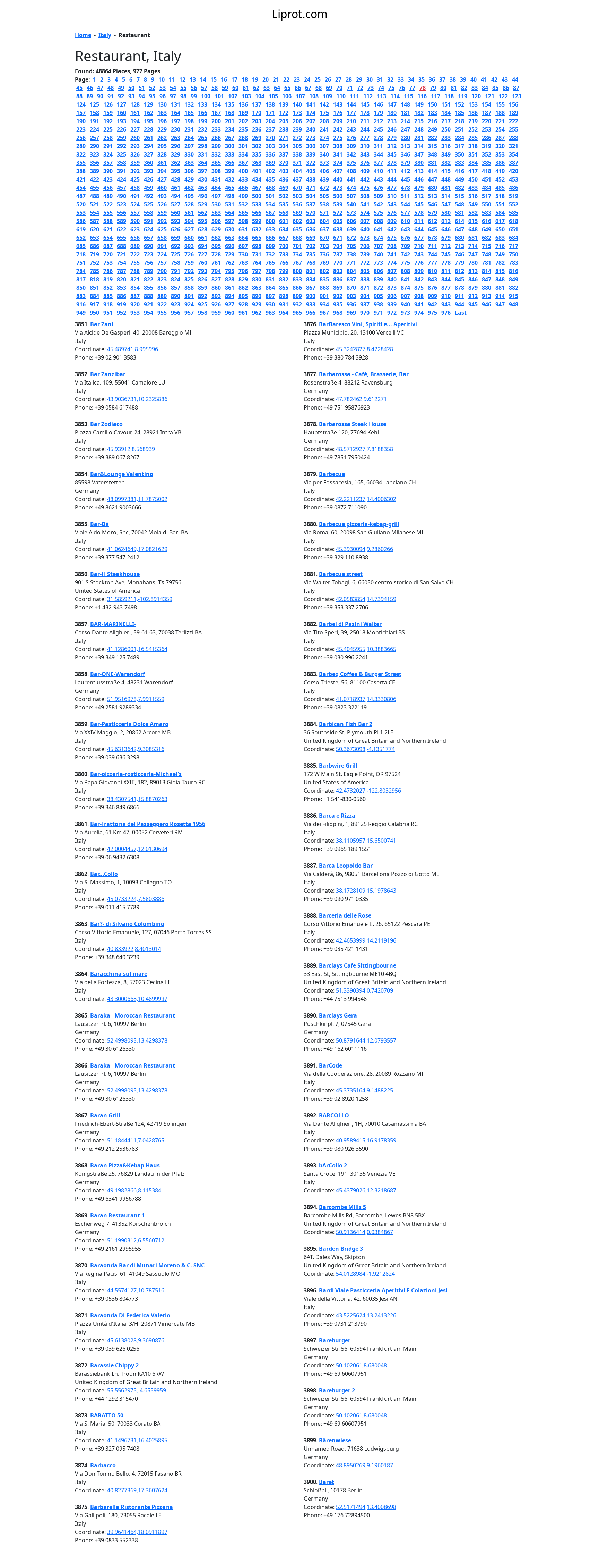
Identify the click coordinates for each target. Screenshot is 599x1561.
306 (310, 146)
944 (459, 304)
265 (202, 138)
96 (162, 96)
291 (108, 146)
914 (500, 296)
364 (202, 163)
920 (135, 304)
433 (243, 179)
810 (432, 271)
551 (500, 204)
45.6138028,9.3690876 (135, 1340)
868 (324, 288)
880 (486, 288)
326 (135, 154)
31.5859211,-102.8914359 (139, 599)
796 (243, 271)
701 (297, 246)
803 (337, 271)
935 (337, 304)
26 (328, 79)
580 (446, 213)
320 (500, 146)
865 (283, 288)
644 (419, 229)
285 (473, 138)
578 (419, 213)
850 (81, 288)
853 (121, 288)
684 (513, 238)
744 (432, 254)
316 (446, 146)
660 (189, 238)
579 (432, 213)
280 (405, 138)
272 (297, 138)
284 (459, 138)
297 (189, 146)
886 (121, 296)
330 (189, 154)
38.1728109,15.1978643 (366, 890)
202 (243, 121)
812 (459, 271)
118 (449, 96)
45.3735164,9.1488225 (364, 1090)
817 (81, 279)
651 (513, 229)
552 (513, 204)
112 (368, 96)
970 (365, 313)
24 (307, 79)
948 (513, 304)
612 (432, 221)
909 (432, 296)
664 (243, 238)
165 (189, 113)
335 (256, 154)
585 (513, 213)
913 (486, 296)
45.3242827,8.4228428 (364, 349)
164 (175, 113)
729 (229, 254)
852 (108, 288)
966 (310, 313)
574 (365, 213)
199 (202, 121)
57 (204, 88)
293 (135, 146)
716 (500, 246)
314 (419, 146)
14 (203, 79)
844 (446, 279)
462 (189, 188)
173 (297, 113)
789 (148, 271)
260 (135, 138)
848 (500, 279)
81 (454, 88)
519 (513, 196)
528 (189, 204)
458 (135, 188)
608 (378, 221)
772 (365, 263)
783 (513, 263)
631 (243, 229)
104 (259, 96)
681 (473, 238)
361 (162, 163)
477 (392, 188)
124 (81, 104)
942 (432, 304)
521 (94, 204)
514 (446, 196)
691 (162, 246)
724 (162, 254)
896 (256, 296)
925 (202, 304)
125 (94, 104)
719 (94, 254)
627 (189, 229)
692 (175, 246)
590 (135, 221)
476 (378, 188)
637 (324, 229)
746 (459, 254)
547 (446, 204)
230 (175, 129)
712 (446, 246)
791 (175, 271)
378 (392, 163)
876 (432, 288)
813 (473, 271)
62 (256, 88)
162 (148, 113)
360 (148, 163)
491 (135, 196)
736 (324, 254)
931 (283, 304)
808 (405, 271)
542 (378, 204)
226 (121, 129)
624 (148, 229)
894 (229, 296)
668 (297, 238)
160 (121, 113)
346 (405, 154)
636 (310, 229)
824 (175, 279)
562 (202, 213)
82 (464, 88)
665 (256, 238)
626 (175, 229)
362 (175, 163)
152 (459, 104)
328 (162, 154)
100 (205, 96)
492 (148, 196)
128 (135, 104)
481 (446, 188)
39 (463, 79)
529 (202, 204)
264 (189, 138)
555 (108, 213)
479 (419, 188)
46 (90, 88)
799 (283, 271)
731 (256, 254)
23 (297, 79)
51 (142, 88)
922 (162, 304)
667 (283, 238)
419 (500, 171)
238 (283, 129)
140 (297, 104)
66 (298, 88)
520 (81, 204)
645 (432, 229)
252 (473, 129)
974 (419, 313)
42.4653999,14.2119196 (366, 940)
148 (405, 104)
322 (81, 154)
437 (297, 179)
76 (402, 88)
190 (81, 121)
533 (256, 204)
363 (189, 163)
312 (392, 146)
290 (94, 146)
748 (486, 254)
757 (162, 263)
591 (148, 221)
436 (283, 179)
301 (243, 146)
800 (297, 271)
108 (314, 96)
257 (94, 138)
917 (94, 304)
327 (148, 154)
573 (351, 213)
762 (229, 263)
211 (365, 121)
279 (392, 138)
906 (392, 296)
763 (243, 263)
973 (405, 313)
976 (446, 313)
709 (405, 246)
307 (324, 146)
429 (189, 179)
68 (318, 88)
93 (131, 96)
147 (392, 104)
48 (110, 88)
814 (486, 271)
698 (256, 246)
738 (351, 254)
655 (121, 238)
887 (135, 296)
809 (419, 271)
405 (310, 171)
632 (256, 229)
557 (135, 213)
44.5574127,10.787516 (135, 1290)
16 (224, 79)
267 (229, 138)
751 (81, 263)
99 (194, 96)
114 (395, 96)
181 (405, 113)
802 (324, 271)
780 (473, 263)
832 (283, 279)
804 (351, 271)
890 (175, 296)
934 (324, 304)
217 (446, 121)
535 (283, 204)
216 (432, 121)
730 (243, 254)
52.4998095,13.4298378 (137, 1040)
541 (365, 204)
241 (324, 129)
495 (189, 196)
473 (337, 188)
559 (162, 213)
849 (513, 279)
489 (108, 196)
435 (270, 179)
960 (229, 313)
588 (108, 221)
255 (513, 129)
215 (419, 121)
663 (229, 238)
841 (405, 279)
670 (324, 238)
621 (108, 229)
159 (108, 113)
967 (324, 313)
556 (121, 213)
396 (189, 171)
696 (229, 246)
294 (148, 146)
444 (392, 179)
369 (270, 163)
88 (79, 96)
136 (243, 104)
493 (162, 196)
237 (270, 129)
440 (337, 179)
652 (81, 238)
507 (351, 196)
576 (392, 213)
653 (94, 238)
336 (270, 154)
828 (229, 279)
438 (310, 179)
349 (446, 154)
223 (81, 129)
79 (433, 88)
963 (270, 313)
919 (121, 304)
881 (500, 288)
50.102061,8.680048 (361, 1365)
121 (489, 96)
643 (405, 229)
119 (462, 96)
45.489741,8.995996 (132, 349)
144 (351, 104)
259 (121, 138)
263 (175, 138)
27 (338, 79)
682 (486, 238)
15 (213, 79)
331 (202, 154)
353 (500, 154)
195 (148, 121)
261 (148, 138)
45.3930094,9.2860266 (364, 549)
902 (337, 296)
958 (202, 313)
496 (202, 196)
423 (108, 179)
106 (287, 96)
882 (513, 288)
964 (283, 313)
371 (297, 163)
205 (283, 121)
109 (327, 96)
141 (310, 104)
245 (378, 129)
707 (378, 246)
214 (405, 121)
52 (152, 88)
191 (94, 121)
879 (473, 288)
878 (459, 288)
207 (310, 121)
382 (446, 163)
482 (459, 188)
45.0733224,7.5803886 (135, 899)
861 (229, 288)
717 (513, 246)
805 (365, 271)
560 (175, 213)
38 (453, 79)
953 (135, 313)
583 (486, 213)
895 (243, 296)
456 (108, 188)
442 (365, 179)
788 (135, 271)
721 (121, 254)
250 (446, 129)
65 (287, 88)
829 (243, 279)
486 (513, 188)
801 (310, 271)
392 (135, 171)
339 (310, 154)
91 (110, 96)
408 (351, 171)
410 (378, 171)
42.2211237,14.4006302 (366, 499)
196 (162, 121)
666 (270, 238)
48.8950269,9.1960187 (364, 1465)
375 (351, 163)
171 (270, 113)
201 (229, 121)
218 (459, 121)
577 (405, 213)
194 (135, 121)
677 (419, 238)
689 (135, 246)
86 (506, 88)
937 (365, 304)
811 (446, 271)
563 (216, 213)
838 (365, 279)
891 (189, 296)
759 (189, 263)
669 (310, 238)
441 (351, 179)
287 (500, 138)
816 (513, 271)
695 (216, 246)
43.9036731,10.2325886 (137, 399)
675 (392, 238)
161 (135, 113)
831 (270, 279)
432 (229, 179)
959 (216, 313)
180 (392, 113)
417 (473, 171)
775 (405, 263)
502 (283, 196)
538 (324, 204)
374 (337, 163)
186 (473, 113)
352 (486, 154)
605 (337, 221)
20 (265, 79)
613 (446, 221)
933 (310, 304)
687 (108, 246)
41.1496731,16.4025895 (137, 1440)
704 (337, 246)
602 (297, 221)
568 (283, 213)
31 (380, 79)
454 (81, 188)
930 (270, 304)
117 (435, 96)
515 (459, 196)
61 (246, 88)
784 (81, 271)
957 (189, 313)
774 (392, 263)
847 (486, 279)
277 (365, 138)
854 (135, 288)
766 (283, 263)
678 (432, 238)
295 (162, 146)
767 (297, 263)
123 (516, 96)
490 (121, 196)
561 (189, 213)
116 (422, 96)
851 (94, 288)
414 (432, 171)
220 (486, 121)
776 (419, 263)
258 (108, 138)
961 (243, 313)
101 (219, 96)
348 (432, 154)
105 (273, 96)
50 (131, 88)
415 (446, 171)
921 (148, 304)
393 (148, 171)
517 (486, 196)
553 (81, 213)
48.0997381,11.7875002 (137, 499)
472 (324, 188)
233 (216, 129)
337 (283, 154)
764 (256, 263)
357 (108, 163)
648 (473, 229)
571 (324, 213)
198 (189, 121)
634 (283, 229)
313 (405, 146)
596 (216, 221)
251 (459, 129)
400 (243, 171)
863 (256, 288)
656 (135, 238)
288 (513, 138)
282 (432, 138)
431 (216, 179)
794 (216, 271)
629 (216, 229)
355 (81, 163)
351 (473, 154)
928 (243, 304)
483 (473, 188)
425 (135, 179)
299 (216, 146)
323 (94, 154)
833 (297, 279)
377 (378, 163)
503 (297, 196)
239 (297, 129)
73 (370, 88)
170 (256, 113)
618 (513, 221)
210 (351, 121)
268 (243, 138)
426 (148, 179)
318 (473, 146)
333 (229, 154)
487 (81, 196)
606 (351, 221)
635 (297, 229)
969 (351, 313)
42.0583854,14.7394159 (366, 599)
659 (175, 238)
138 (270, 104)
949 (81, 313)
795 (229, 271)
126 (108, 104)
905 (378, 296)
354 (513, 154)
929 (256, 304)
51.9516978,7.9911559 (135, 699)
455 (94, 188)
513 (432, 196)
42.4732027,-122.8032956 (368, 790)
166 (202, 113)
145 (365, 104)
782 (500, 263)
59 (225, 88)
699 (270, 246)
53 (162, 88)
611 (419, 221)
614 (459, 221)
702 (310, 246)
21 (276, 79)
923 (175, 304)
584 (500, 213)
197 (175, 121)
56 (194, 88)
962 (256, 313)
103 (246, 96)
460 (162, 188)
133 (202, 104)
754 (121, 263)
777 (432, 263)
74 (381, 88)
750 (513, 254)
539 (337, 204)
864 (270, 288)
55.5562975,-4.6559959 (136, 1390)
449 (459, 179)
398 (216, 171)
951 (108, 313)
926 (216, 304)
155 (500, 104)
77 (412, 88)
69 (329, 88)
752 (94, 263)
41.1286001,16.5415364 (137, 649)
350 (459, 154)
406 (324, 171)
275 (337, 138)
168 (229, 113)
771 (351, 263)
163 (162, 113)
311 (378, 146)
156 (513, 104)
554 (94, 213)
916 (81, 304)
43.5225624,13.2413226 (366, 1315)
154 (486, 104)
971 (378, 313)
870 (351, 288)
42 (494, 79)
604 (324, 221)
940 (405, 304)
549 (473, 204)
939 (392, 304)
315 (432, 146)
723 (148, 254)
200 (216, 121)
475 (365, 188)
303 (270, 146)
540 (351, 204)
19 (255, 79)
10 (161, 79)
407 (337, 171)
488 (94, 196)
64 (277, 88)
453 (513, 179)
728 (216, 254)
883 (81, 296)
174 (310, 113)
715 (486, 246)
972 (392, 313)
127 (121, 104)
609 (392, 221)
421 (81, 179)
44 (515, 79)
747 (473, 254)
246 (392, 129)
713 (459, 246)
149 (419, 104)
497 (216, 196)
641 (378, 229)
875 (419, 288)
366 (229, 163)
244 (365, 129)
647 (459, 229)
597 (229, 221)
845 (459, 279)
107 (300, 96)
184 (446, 113)
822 (148, 279)
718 (81, 254)
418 (486, 171)
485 (500, 188)
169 (243, 113)
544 (405, 204)
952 (121, 313)
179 (378, 113)
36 (432, 79)
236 (256, 129)
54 (173, 88)
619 (81, 229)
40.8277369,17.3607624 (137, 1490)
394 (162, 171)
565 (243, 213)
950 (94, 313)
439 (324, 179)
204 (270, 121)
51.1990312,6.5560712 (135, 1240)
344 (378, 154)
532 (243, 204)
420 (513, 171)
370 (283, 163)
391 (121, 171)
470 (297, 188)
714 (473, 246)
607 (365, 221)
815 (500, 271)
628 (202, 229)
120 (476, 96)
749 (500, 254)
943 (446, 304)
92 (121, 96)
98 (183, 96)
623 (135, 229)
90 (100, 96)
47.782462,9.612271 (361, 399)
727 (202, 254)
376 (365, 163)
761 (216, 263)
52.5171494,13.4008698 (366, 1507)
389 (94, 171)
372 (310, 163)
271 (283, 138)
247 (405, 129)
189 (513, 113)
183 (432, 113)
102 (232, 96)
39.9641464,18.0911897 (137, 1532)
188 (500, 113)
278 (378, 138)
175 (324, 113)
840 (392, 279)
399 (229, 171)
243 (351, 129)
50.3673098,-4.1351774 (365, 749)
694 (202, 246)
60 (235, 88)
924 (189, 304)
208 (324, 121)
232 (202, 129)
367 (243, 163)
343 (365, 154)
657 (148, 238)
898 (283, 296)
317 (459, 146)
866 (297, 288)
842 (419, 279)
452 (500, 179)
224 (94, 129)
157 (81, 113)
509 (378, 196)
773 (378, 263)
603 (310, 221)
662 (216, 238)
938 (378, 304)
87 (516, 88)
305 (297, 146)
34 (411, 79)
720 (108, 254)
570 (310, 213)
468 (270, 188)
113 (381, 96)
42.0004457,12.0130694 (137, 849)
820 (121, 279)
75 (391, 88)
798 (270, 271)
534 (270, 204)
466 (243, 188)
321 (513, 146)
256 (81, 138)
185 (459, 113)
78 (422, 88)
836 (337, 279)
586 (81, 221)
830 (256, 279)
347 (419, 154)
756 (148, 263)
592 (162, 221)
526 (162, 204)
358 (121, 163)
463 (202, 188)
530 (216, 204)
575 (378, 213)
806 (378, 271)
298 (202, 146)
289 (81, 146)
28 (349, 79)
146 (378, 104)
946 (486, 304)
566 (256, 213)
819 (108, 279)
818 (94, 279)
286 (486, 138)
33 (401, 79)
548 (459, 204)
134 (216, 104)
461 (175, 188)
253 (486, 129)
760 (202, 263)
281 (419, 138)
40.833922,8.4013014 (134, 949)
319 (486, 146)
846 (473, 279)
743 (419, 254)
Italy (104, 35)
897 (270, 296)
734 (297, 254)
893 (216, 296)
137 (256, 104)
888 (148, 296)
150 (432, 104)
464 (216, 188)
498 (229, 196)
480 (432, 188)
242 (337, 129)
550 (486, 204)
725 (175, 254)
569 (297, 213)
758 (175, 263)
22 (286, 79)
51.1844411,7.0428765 (135, 1140)
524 (135, 204)
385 (486, 163)
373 (324, 163)
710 (419, 246)
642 (392, 229)
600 (270, 221)
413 (419, 171)
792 (189, 271)
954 (148, 313)
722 (135, 254)
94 (142, 96)
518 (500, 196)
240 (310, 129)
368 (256, 163)
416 (459, 171)
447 (432, 179)
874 (405, 288)
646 (446, 229)
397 (202, 171)
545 (419, 204)
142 (324, 104)
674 (378, 238)
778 (446, 263)
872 (378, 288)
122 (503, 96)
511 (405, 196)
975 (432, 313)
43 (505, 79)
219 (473, 121)
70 (339, 88)
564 (229, 213)
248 (419, 129)
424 (121, 179)
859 (202, 288)
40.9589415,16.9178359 (366, 1140)
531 (229, 204)
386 (500, 163)
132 (189, 104)
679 (446, 238)
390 (108, 171)
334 (243, 154)
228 (148, 129)
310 (365, 146)
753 (108, 263)
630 (229, 229)
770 (337, 263)
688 (121, 246)
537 (310, 204)
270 (270, 138)
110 (341, 96)
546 (432, 204)
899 (297, 296)
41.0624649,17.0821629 (137, 549)
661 (202, 238)
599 (256, 221)
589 (121, 221)
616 (486, 221)
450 (473, 179)
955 (162, 313)
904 (365, 296)
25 (317, 79)
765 (270, 263)
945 (473, 304)
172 (283, 113)
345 (392, 154)
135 (229, 104)
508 (365, 196)
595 (202, 221)
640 (365, 229)
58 (214, 88)
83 (474, 88)
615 (473, 221)
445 (405, 179)
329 (175, 154)
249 (432, 129)
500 (256, 196)
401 (256, 171)
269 (256, 138)
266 (216, 138)
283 (446, 138)
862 (243, 288)
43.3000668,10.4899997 (137, 999)
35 (421, 79)
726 (189, 254)
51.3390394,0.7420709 (364, 990)
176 (337, 113)
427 (162, 179)
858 (189, 288)
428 (175, 179)
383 (459, 163)
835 (324, 279)
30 (369, 79)
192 (108, 121)
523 (121, 204)
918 (108, 304)
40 (473, 79)
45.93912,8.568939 (131, 449)
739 (365, 254)
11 (172, 79)
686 (94, 246)
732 (270, 254)
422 (94, 179)
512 (419, 196)
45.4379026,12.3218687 (366, 1190)
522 (108, 204)
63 (266, 88)
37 (442, 79)
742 (405, 254)
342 (351, 154)
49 (121, 88)
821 (135, 279)
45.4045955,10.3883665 (366, 649)
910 (446, 296)
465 (229, 188)
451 (486, 179)
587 (94, 221)
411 (392, 171)
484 (486, 188)
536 (297, 204)
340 (324, 154)
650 (500, 229)
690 (148, 246)
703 (324, 246)
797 (256, 271)
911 (459, 296)
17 (234, 79)
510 (392, 196)
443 (378, 179)
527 (175, 204)
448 (446, 179)
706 (365, 246)
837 (351, 279)
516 (473, 196)
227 (135, 129)
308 (337, 146)
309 (351, 146)
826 (202, 279)
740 (378, 254)
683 (500, 238)
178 (365, 113)
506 (337, 196)
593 (175, 221)
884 (94, 296)
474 (351, 188)
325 (121, 154)
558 (148, 213)
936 (351, 304)
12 (182, 79)
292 (121, 146)
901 (324, 296)
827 (216, 279)
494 (175, 196)
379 (405, 163)
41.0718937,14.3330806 (366, 699)
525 (148, 204)
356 (94, 163)
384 (473, 163)
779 (459, 263)
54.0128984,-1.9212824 (365, 1273)
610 (405, 221)
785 (94, 271)
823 (162, 279)
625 (162, 229)
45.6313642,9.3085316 (135, 749)
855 (148, 288)
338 (297, 154)
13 (193, 79)
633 (270, 229)
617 (500, 221)
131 (175, 104)
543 (392, 204)
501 (270, 196)
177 (351, 113)
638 (337, 229)
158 (94, 113)
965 (297, 313)
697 (243, 246)
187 (486, 113)
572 (337, 213)
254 (500, 129)
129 (148, 104)
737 (337, 254)
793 (202, 271)
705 (351, 246)
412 (405, 171)
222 (513, 121)
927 (229, 304)
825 (189, 279)
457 (121, 188)
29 (359, 79)
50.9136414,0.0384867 (364, 1232)
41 (484, 79)
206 (297, 121)
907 (405, 296)
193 (121, 121)
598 (243, 221)
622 (121, 229)
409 (365, 171)
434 (256, 179)
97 (173, 96)
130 (162, 104)
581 (459, 213)
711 (432, 246)
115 (408, 96)
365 (216, 163)
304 (283, 146)
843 (432, 279)
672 (351, 238)
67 (308, 88)
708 (392, 246)
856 (162, 288)
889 (162, 296)
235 (243, 129)
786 (108, 271)
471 (310, 188)
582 (473, 213)
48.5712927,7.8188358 (364, 449)
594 (189, 221)
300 (229, 146)
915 (513, 296)
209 (337, 121)
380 (419, 163)
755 (135, 263)
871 (365, 288)
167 (216, 113)
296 (175, 146)
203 (256, 121)
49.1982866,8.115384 (134, 1190)
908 (419, 296)
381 (432, 163)
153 (473, 104)
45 (79, 88)
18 (245, 79)
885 (108, 296)
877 (446, 288)
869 (337, 288)
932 (297, 304)
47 (100, 88)
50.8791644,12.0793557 (366, 1040)
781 (486, 263)
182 (419, 113)
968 (337, 313)
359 (135, 163)
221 (500, 121)
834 (310, 279)
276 (351, 138)
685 (81, 246)
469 (283, 188)
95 (152, 96)
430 (202, 179)
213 (392, 121)
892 (202, 296)
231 (189, 129)
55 (183, 88)
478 (405, 188)
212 (378, 121)
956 (175, 313)
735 (310, 254)
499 (243, 196)
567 (270, 213)
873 (392, 288)
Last (461, 313)
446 (419, 179)
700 (283, 246)
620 (94, 229)
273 (310, 138)
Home (83, 35)
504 (310, 196)
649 (486, 229)
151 (446, 104)
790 (162, 271)
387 (513, 163)
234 (229, 129)
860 (216, 288)
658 (162, 238)
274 (324, 138)
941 (419, 304)
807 (392, 271)
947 (500, 304)
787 (121, 271)
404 (297, 171)
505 (324, 196)
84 (485, 88)
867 (310, 288)
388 (81, 171)
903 (351, 296)
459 (148, 188)
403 (283, 171)
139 (283, 104)
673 (365, 238)
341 (337, 154)
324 (108, 154)
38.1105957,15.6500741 (366, 840)
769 (324, 263)
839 (378, 279)
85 (495, 88)
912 (473, 296)
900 (310, 296)
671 (337, 238)
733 (283, 254)
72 (360, 88)
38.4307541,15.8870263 (137, 799)
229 (162, 129)
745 (446, 254)
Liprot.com (300, 13)
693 (189, 246)
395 (175, 171)
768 (310, 263)
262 (162, 138)
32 (390, 79)
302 (256, 146)
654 (108, 238)
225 (108, 129)
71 (350, 88)
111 (354, 96)
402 (270, 171)
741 (392, 254)
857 (175, 288)
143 (337, 104)
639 (351, 229)
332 (216, 154)
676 (405, 238)
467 (256, 188)
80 (443, 88)
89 (90, 96)
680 (459, 238)
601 (283, 221)
